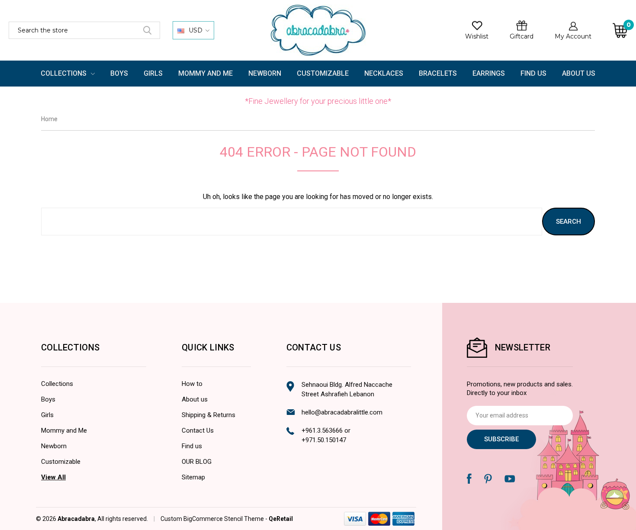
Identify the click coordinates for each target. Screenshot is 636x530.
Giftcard (521, 36)
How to (192, 384)
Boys (119, 73)
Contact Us (198, 430)
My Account (573, 36)
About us (195, 399)
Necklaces (383, 73)
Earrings (488, 73)
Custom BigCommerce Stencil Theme (212, 518)
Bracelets (438, 73)
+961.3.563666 (322, 430)
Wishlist (476, 36)
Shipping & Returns (208, 415)
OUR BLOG (197, 462)
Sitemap (193, 477)
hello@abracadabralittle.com (342, 412)
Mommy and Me (205, 73)
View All (53, 477)
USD (195, 30)
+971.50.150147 (324, 440)
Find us (192, 446)
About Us (578, 73)
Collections (64, 73)
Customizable (323, 73)
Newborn (264, 73)
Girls (153, 73)
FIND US (533, 73)
